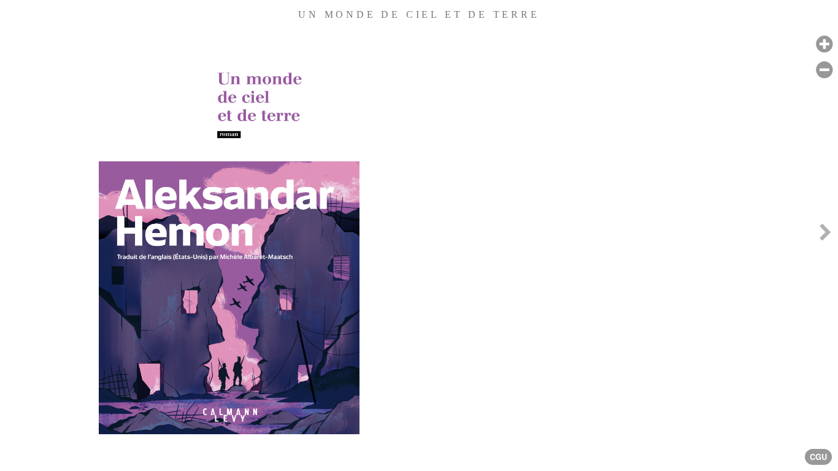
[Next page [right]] (825, 235)
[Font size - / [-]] (824, 70)
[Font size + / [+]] (824, 44)
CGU (818, 456)
